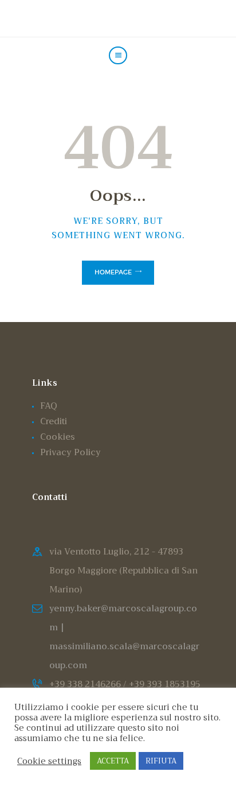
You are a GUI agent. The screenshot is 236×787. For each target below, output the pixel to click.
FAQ (48, 405)
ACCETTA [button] (113, 760)
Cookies (57, 436)
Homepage (113, 272)
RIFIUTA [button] (160, 760)
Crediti (53, 421)
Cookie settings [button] (49, 761)
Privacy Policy (70, 452)
